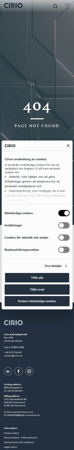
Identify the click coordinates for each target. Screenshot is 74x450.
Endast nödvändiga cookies (37, 301)
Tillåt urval (37, 289)
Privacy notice (11, 433)
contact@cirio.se (13, 356)
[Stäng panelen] (68, 145)
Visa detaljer (53, 266)
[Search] (55, 6)
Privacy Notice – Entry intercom (20, 438)
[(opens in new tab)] (8, 371)
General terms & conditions (19, 442)
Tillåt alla (37, 277)
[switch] (63, 225)
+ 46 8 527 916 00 (12, 352)
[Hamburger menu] (67, 6)
